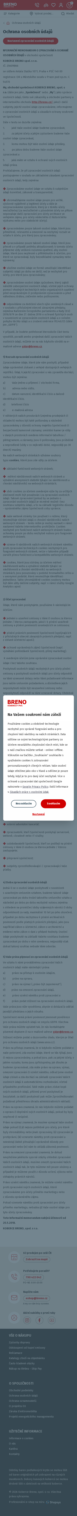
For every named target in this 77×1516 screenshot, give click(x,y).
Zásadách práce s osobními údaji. (29, 792)
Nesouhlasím (24, 803)
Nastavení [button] (38, 814)
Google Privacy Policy (35, 786)
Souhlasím (53, 803)
